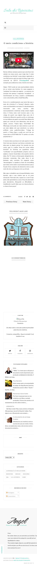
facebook (20, 353)
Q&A (7, 477)
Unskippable (24, 80)
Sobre (24, 477)
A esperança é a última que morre (15, 470)
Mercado (17, 474)
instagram (30, 353)
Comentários (11, 496)
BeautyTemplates (22, 558)
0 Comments (7, 196)
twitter (10, 353)
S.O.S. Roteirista (18, 38)
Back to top (28, 563)
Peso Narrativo (17, 381)
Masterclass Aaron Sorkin (20, 393)
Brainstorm (9, 474)
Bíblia (14, 368)
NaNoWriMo (10, 242)
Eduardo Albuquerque (20, 321)
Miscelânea (26, 474)
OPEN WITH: (10, 406)
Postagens (10, 492)
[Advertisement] (21, 442)
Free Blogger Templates (21, 560)
